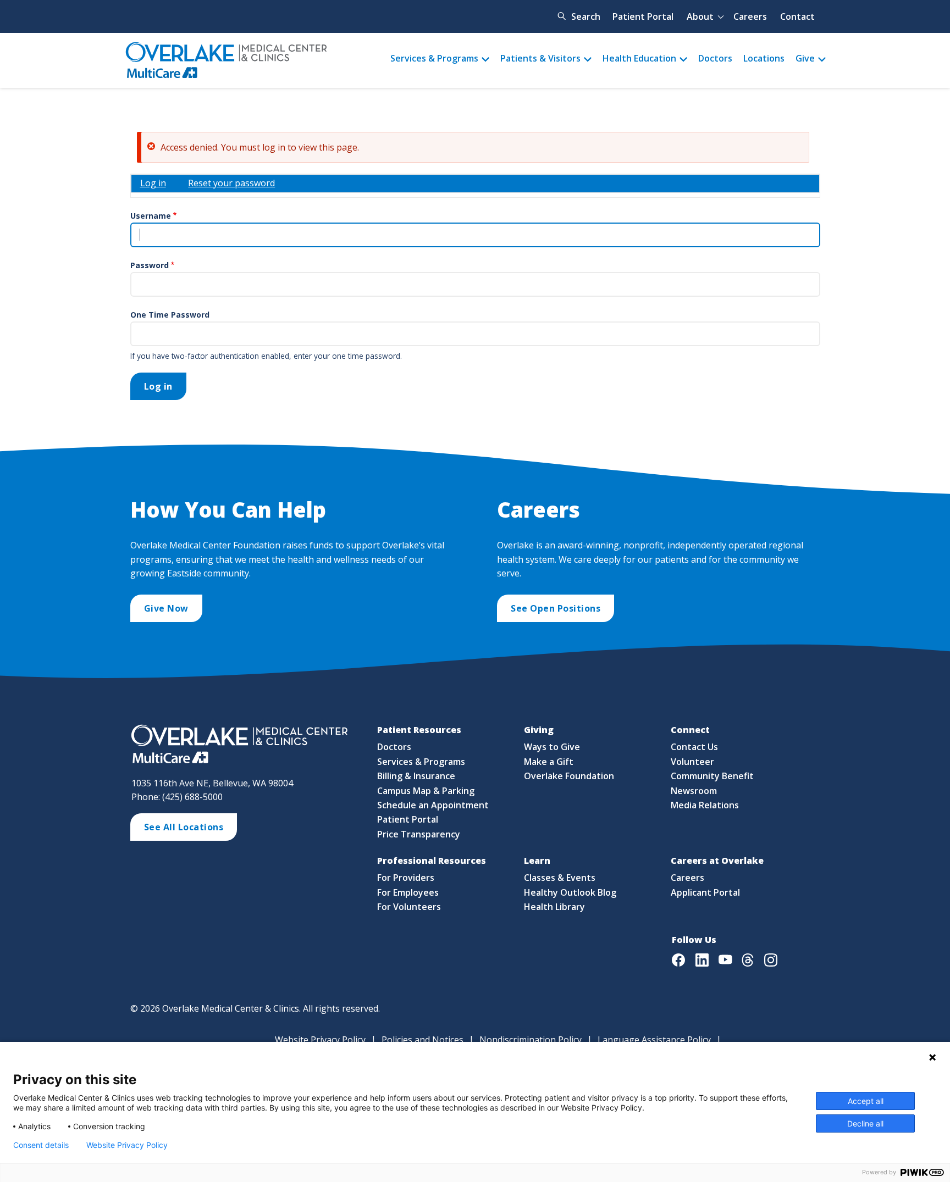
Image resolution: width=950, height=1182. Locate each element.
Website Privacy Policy (320, 1040)
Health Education (639, 58)
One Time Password (169, 314)
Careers (750, 16)
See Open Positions (555, 608)
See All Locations (184, 827)
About (700, 16)
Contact (797, 16)
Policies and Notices (422, 1040)
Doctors (715, 58)
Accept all (865, 1101)
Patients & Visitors (540, 58)
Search (585, 16)
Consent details (41, 1145)
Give (805, 58)
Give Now (166, 608)
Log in (153, 183)
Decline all (865, 1123)
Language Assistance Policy (654, 1040)
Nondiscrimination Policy (530, 1040)
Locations (764, 58)
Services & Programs (434, 58)
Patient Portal (642, 16)
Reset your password (231, 183)
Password (149, 265)
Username (150, 215)
